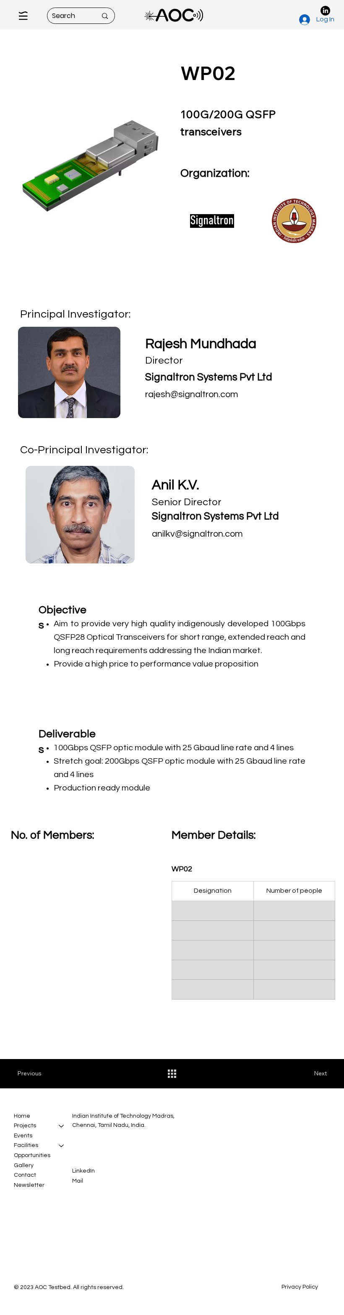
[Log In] (304, 20)
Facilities (26, 1145)
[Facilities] (61, 1146)
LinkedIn (83, 1171)
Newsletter (29, 1185)
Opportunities (32, 1155)
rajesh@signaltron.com (191, 394)
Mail (77, 1181)
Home (22, 1116)
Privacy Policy (299, 1287)
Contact (25, 1175)
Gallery (24, 1165)
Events (23, 1136)
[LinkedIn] (325, 11)
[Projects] (61, 1126)
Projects (25, 1126)
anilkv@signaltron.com (197, 534)
